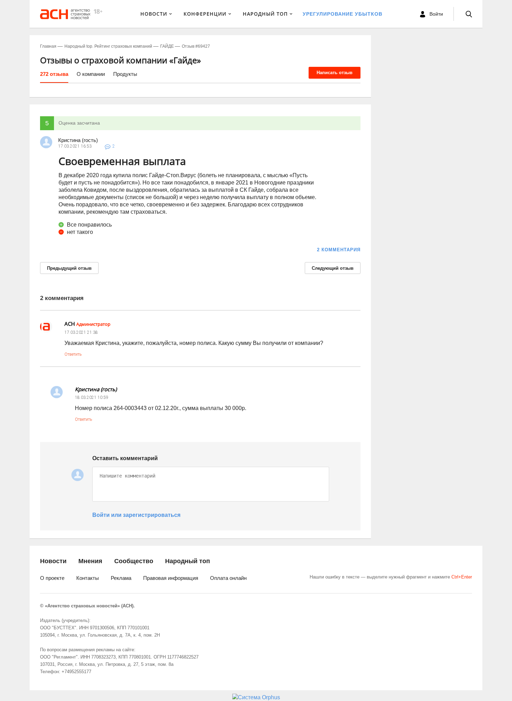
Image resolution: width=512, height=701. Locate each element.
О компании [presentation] (91, 74)
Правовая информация (170, 578)
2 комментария (338, 249)
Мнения (90, 561)
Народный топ (187, 561)
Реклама (121, 578)
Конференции (205, 13)
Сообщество (133, 561)
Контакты (87, 578)
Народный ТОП (265, 13)
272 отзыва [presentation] (54, 74)
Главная (48, 46)
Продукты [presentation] (125, 74)
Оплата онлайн (228, 578)
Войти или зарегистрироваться (136, 515)
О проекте (52, 578)
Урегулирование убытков (342, 14)
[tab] (54, 76)
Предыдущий (69, 268)
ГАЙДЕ (167, 46)
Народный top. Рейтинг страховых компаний (108, 46)
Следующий (333, 268)
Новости (153, 13)
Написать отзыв (334, 72)
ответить (73, 354)
